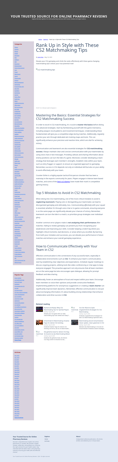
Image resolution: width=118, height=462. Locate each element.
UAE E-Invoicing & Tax (20, 260)
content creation (18, 225)
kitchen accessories (19, 136)
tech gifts (17, 109)
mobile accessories (19, 103)
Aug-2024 (17, 370)
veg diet (16, 288)
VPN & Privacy (18, 262)
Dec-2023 (17, 355)
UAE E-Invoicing (18, 256)
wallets (16, 237)
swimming (17, 301)
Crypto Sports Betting (20, 252)
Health (16, 53)
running (16, 317)
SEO (16, 62)
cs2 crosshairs (18, 296)
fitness (16, 165)
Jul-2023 (16, 399)
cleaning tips (18, 144)
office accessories (19, 217)
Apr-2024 (17, 390)
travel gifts (17, 202)
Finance (16, 80)
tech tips (17, 119)
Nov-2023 (17, 403)
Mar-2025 (17, 411)
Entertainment (18, 66)
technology (17, 93)
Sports (16, 76)
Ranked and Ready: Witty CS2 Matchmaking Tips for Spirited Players (56, 309)
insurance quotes (19, 338)
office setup (17, 213)
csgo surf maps (18, 282)
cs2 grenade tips (19, 319)
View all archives (19, 417)
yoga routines (18, 278)
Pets (16, 57)
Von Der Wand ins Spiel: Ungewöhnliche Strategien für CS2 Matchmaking (90, 310)
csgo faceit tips (18, 315)
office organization (19, 130)
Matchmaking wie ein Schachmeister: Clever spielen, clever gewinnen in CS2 (91, 322)
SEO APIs (17, 88)
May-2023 (17, 384)
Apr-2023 (17, 393)
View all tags (18, 340)
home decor (17, 117)
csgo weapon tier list (19, 286)
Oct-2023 (17, 362)
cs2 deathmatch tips (19, 280)
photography (18, 151)
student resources (19, 179)
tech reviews (18, 155)
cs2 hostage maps (19, 336)
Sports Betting (18, 248)
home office (17, 97)
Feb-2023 (17, 382)
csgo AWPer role (19, 332)
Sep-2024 (17, 376)
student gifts (18, 188)
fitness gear (17, 163)
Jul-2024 (16, 378)
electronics (17, 231)
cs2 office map (18, 323)
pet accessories (18, 309)
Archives (47, 441)
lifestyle (16, 159)
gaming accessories (19, 140)
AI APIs (16, 208)
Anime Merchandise (19, 128)
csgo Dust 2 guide (19, 298)
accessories (17, 142)
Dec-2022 (17, 401)
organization (18, 233)
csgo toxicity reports (19, 329)
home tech (17, 244)
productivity (17, 111)
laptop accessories (19, 200)
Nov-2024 (17, 380)
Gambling (17, 91)
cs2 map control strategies (21, 292)
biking (16, 101)
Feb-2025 (17, 407)
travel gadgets (18, 198)
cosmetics (17, 284)
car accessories (18, 122)
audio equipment (19, 138)
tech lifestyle (18, 235)
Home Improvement (19, 68)
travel (16, 190)
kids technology (18, 124)
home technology (19, 239)
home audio (17, 148)
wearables (17, 126)
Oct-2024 (17, 368)
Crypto (16, 246)
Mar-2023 (17, 388)
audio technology (19, 184)
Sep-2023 (17, 395)
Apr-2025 (17, 409)
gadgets (16, 134)
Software (17, 60)
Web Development (19, 82)
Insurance (17, 64)
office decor (17, 105)
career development (19, 294)
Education (17, 55)
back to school (18, 186)
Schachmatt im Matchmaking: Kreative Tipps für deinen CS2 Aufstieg (56, 322)
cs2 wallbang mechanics (20, 307)
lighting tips (17, 192)
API (15, 258)
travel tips (17, 223)
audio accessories (19, 169)
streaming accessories (20, 194)
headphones (18, 113)
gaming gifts (18, 175)
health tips (17, 99)
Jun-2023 (17, 359)
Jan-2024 (17, 366)
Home (40, 39)
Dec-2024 (17, 357)
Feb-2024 (17, 374)
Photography (18, 78)
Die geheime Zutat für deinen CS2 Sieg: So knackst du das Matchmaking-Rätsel (57, 333)
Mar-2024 (17, 364)
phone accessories (19, 153)
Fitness (16, 47)
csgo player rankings (20, 311)
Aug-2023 (17, 405)
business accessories (20, 221)
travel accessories (19, 157)
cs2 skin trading (18, 334)
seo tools (17, 327)
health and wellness (19, 182)
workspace (17, 204)
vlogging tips (18, 206)
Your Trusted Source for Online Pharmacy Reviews (59, 16)
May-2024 (17, 372)
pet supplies (17, 146)
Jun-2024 (17, 397)
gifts (16, 177)
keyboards (17, 229)
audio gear (17, 161)
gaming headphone (19, 321)
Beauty (16, 51)
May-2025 (17, 413)
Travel (16, 72)
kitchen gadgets (18, 219)
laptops (16, 215)
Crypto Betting (18, 254)
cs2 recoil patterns (19, 325)
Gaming (45, 39)
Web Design (17, 74)
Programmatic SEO (19, 86)
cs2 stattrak (17, 305)
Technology (17, 84)
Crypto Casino (18, 250)
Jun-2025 (17, 415)
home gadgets (18, 132)
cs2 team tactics (18, 290)
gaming (16, 95)
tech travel (17, 173)
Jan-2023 (17, 386)
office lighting (18, 227)
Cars (16, 70)
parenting (17, 171)
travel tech (17, 242)
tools (16, 167)
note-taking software (20, 313)
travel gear (17, 196)
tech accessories (19, 107)
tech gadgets (18, 115)
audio (16, 211)
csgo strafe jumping (19, 303)
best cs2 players (63, 181)
